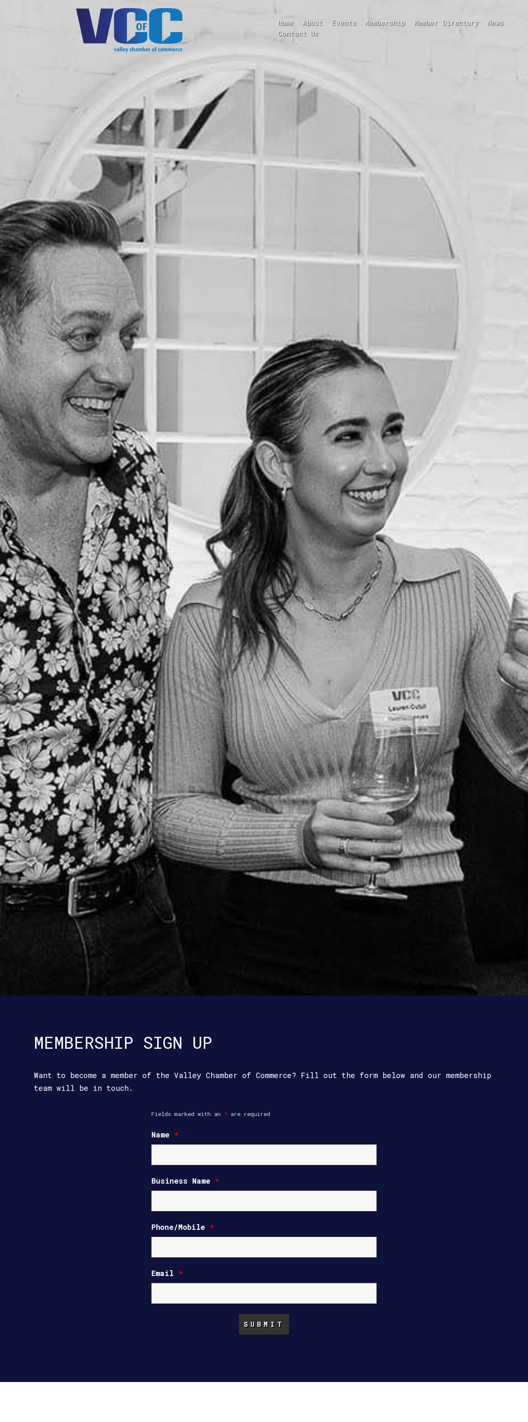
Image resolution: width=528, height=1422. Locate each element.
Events (344, 22)
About (312, 22)
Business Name (185, 1181)
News (495, 22)
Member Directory (446, 22)
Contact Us (298, 33)
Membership (385, 22)
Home (285, 22)
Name (165, 1134)
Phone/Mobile (182, 1227)
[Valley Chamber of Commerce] (129, 29)
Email (167, 1273)
